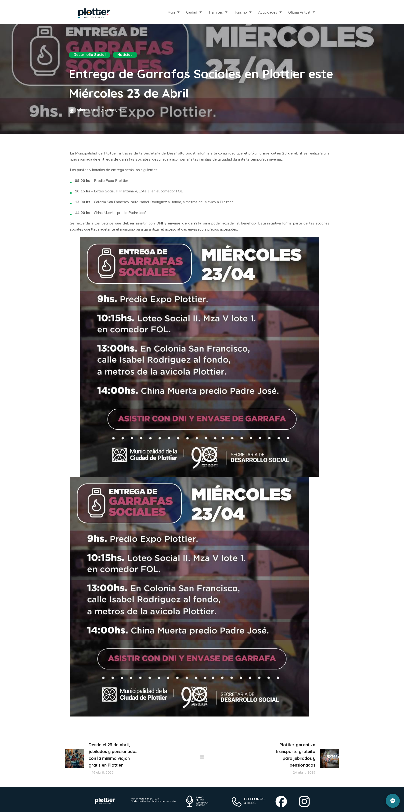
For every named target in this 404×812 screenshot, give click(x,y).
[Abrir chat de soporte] (393, 801)
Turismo (240, 12)
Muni (171, 12)
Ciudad (191, 12)
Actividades (267, 12)
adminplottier (88, 110)
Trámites (215, 12)
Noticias (125, 54)
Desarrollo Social (89, 54)
